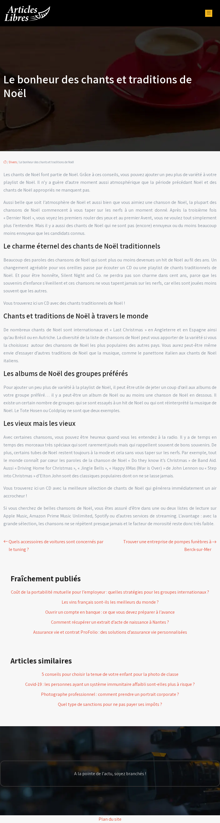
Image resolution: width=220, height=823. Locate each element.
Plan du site (110, 819)
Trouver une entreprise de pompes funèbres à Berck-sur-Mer (167, 545)
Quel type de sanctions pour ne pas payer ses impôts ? (110, 704)
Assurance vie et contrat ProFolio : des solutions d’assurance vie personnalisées (110, 632)
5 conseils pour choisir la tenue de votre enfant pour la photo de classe (110, 674)
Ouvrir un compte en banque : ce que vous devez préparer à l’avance (110, 612)
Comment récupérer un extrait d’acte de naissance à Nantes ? (110, 622)
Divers (13, 162)
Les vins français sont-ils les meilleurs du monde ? (110, 602)
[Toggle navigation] (209, 13)
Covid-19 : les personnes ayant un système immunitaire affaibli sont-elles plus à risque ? (110, 684)
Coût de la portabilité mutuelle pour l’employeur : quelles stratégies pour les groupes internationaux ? (110, 592)
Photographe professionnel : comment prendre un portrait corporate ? (110, 694)
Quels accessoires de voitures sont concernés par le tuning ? (56, 545)
